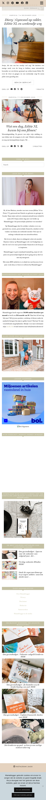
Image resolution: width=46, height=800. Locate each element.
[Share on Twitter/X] (18, 89)
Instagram (24, 767)
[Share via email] (11, 89)
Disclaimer (23, 601)
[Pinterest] (12, 3)
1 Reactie (40, 89)
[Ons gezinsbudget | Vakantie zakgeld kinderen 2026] (23, 640)
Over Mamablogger (23, 594)
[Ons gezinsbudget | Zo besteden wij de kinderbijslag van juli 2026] (23, 670)
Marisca (13, 15)
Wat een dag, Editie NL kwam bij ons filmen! (22, 128)
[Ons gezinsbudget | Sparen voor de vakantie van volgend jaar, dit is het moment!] (9, 554)
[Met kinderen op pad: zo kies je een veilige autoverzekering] (23, 731)
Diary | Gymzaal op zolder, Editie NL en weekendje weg (23, 21)
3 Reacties (37, 146)
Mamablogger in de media (23, 614)
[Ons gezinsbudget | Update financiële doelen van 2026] (23, 701)
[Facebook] (22, 3)
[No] (43, 786)
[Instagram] (8, 3)
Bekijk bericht (23, 82)
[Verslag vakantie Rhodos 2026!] (9, 565)
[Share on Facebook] (15, 89)
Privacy (23, 597)
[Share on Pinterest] (21, 89)
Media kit (23, 605)
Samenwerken (23, 609)
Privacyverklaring (23, 795)
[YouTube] (17, 3)
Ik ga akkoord (23, 790)
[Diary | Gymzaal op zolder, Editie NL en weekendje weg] (23, 63)
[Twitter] (3, 3)
